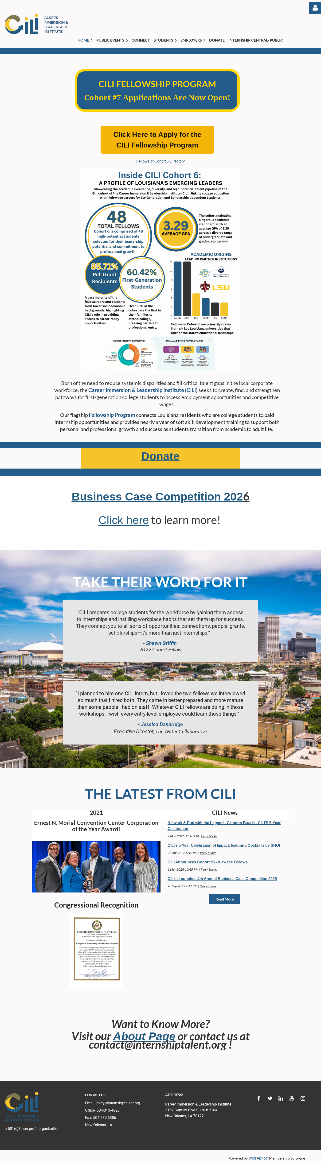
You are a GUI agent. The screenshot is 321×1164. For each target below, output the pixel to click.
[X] (270, 1098)
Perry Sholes (209, 836)
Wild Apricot (258, 1158)
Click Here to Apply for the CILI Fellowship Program (157, 140)
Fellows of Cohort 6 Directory (160, 161)
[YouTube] (292, 1098)
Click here (123, 520)
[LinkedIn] (281, 1098)
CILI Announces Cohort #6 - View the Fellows (207, 862)
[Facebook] (259, 1098)
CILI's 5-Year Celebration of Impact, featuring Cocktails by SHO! (224, 845)
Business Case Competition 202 (157, 496)
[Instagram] (303, 1098)
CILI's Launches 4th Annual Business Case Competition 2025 (222, 879)
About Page (144, 1036)
